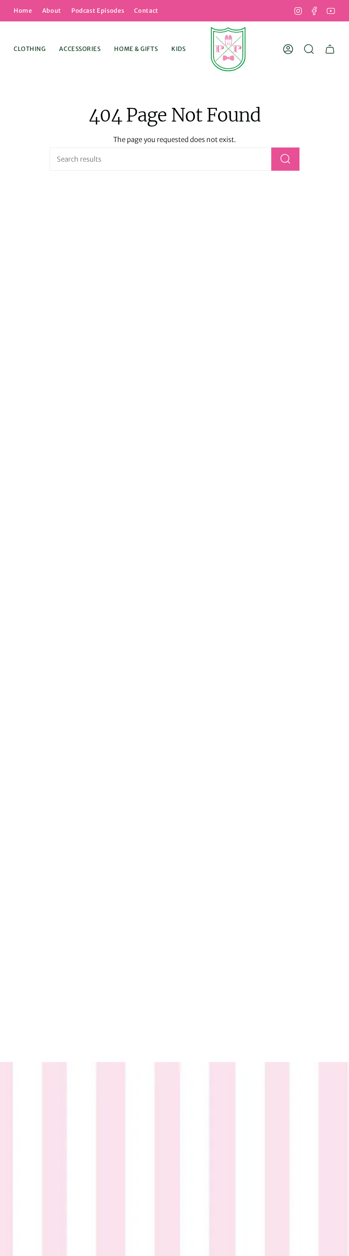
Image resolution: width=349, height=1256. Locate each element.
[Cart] (329, 49)
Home (23, 11)
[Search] (285, 159)
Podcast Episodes (97, 11)
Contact (146, 11)
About (51, 11)
